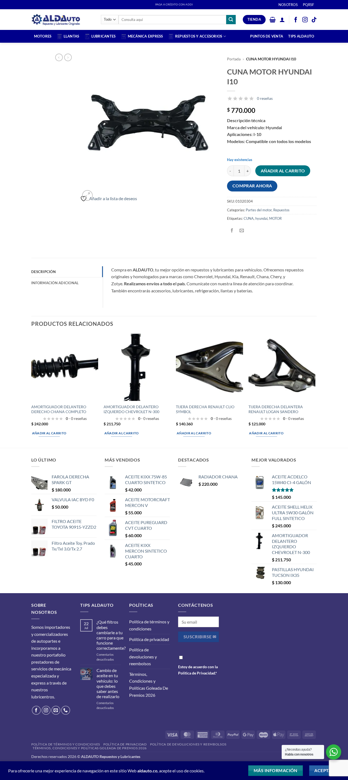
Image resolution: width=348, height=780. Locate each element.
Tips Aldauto (301, 36)
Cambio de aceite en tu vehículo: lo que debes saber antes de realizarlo (108, 683)
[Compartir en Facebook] (232, 230)
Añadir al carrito (283, 170)
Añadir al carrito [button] (49, 433)
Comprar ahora (252, 185)
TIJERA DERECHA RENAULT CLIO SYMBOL (205, 409)
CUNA (249, 218)
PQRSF (308, 4)
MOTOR (275, 218)
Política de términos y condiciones (149, 625)
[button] (272, 20)
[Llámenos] (65, 710)
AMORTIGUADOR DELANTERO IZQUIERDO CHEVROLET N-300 (131, 409)
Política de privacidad (149, 639)
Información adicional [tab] (55, 283)
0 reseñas (265, 98)
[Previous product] (68, 57)
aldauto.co (147, 770)
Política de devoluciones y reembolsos (143, 656)
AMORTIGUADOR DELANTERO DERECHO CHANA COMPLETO (58, 409)
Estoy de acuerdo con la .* (198, 669)
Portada (234, 59)
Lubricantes (103, 36)
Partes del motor (259, 210)
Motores (43, 36)
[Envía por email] (241, 230)
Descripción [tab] (43, 272)
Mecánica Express (145, 36)
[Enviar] (230, 19)
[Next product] (59, 57)
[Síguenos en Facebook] (36, 710)
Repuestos (281, 210)
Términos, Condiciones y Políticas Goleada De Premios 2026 (148, 684)
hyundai (261, 218)
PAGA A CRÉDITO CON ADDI (174, 4)
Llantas (71, 36)
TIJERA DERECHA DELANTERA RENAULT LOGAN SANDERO (275, 409)
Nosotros (288, 4)
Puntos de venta (266, 36)
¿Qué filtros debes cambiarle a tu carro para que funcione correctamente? (111, 635)
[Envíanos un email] (55, 710)
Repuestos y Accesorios (198, 36)
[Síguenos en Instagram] (46, 710)
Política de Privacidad (196, 673)
